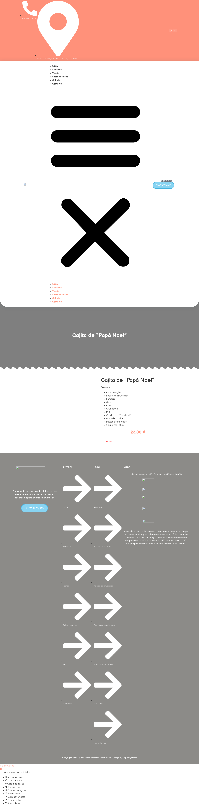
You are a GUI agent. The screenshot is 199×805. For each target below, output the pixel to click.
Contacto (57, 84)
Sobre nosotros (60, 77)
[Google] (170, 30)
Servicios (57, 69)
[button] (95, 184)
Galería (56, 80)
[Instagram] (175, 30)
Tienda (55, 73)
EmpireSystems (130, 757)
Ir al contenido (7, 765)
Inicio (55, 66)
